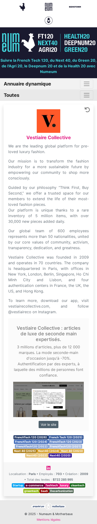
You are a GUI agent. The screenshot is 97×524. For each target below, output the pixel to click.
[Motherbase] (48, 20)
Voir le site (48, 424)
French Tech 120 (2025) (65, 437)
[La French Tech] (23, 6)
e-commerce (34, 485)
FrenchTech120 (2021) (65, 446)
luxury (64, 485)
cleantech (77, 485)
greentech (31, 491)
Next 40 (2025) (25, 451)
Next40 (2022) (36, 455)
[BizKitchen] (75, 6)
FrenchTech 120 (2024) (31, 441)
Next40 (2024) (48, 451)
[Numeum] (49, 6)
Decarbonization (61, 491)
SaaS (44, 491)
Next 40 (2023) (72, 451)
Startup (18, 485)
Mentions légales (49, 519)
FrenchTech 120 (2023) (66, 441)
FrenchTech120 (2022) (32, 446)
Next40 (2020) (60, 455)
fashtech (52, 485)
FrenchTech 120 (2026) (31, 437)
